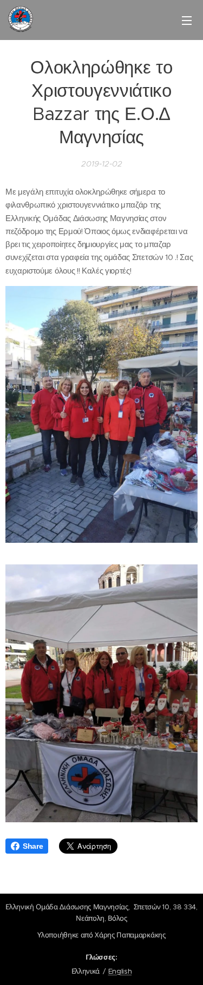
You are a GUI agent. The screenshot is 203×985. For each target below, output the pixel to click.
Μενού (187, 20)
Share (33, 846)
